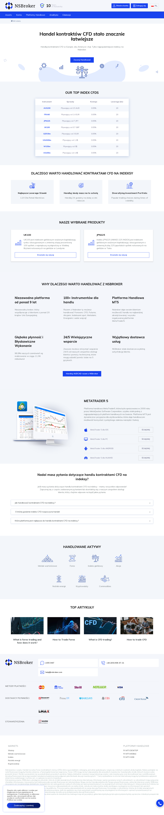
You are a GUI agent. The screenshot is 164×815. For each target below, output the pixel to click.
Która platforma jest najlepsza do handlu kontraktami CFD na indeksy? (46, 520)
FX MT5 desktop (130, 750)
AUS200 (47, 108)
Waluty (11, 750)
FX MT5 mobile (129, 754)
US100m (46, 153)
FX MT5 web (128, 757)
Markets (13, 746)
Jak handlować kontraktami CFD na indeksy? (35, 502)
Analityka (53, 15)
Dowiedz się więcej (45, 255)
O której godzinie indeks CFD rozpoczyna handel (37, 511)
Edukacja (67, 15)
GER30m (47, 134)
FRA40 (47, 114)
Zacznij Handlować (82, 60)
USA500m (47, 140)
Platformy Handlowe (35, 15)
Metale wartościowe (16, 754)
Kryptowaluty (13, 764)
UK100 (47, 127)
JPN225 (47, 121)
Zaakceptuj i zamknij (24, 805)
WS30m (47, 146)
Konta (19, 15)
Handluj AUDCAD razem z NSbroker (82, 373)
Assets (8, 15)
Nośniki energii (14, 760)
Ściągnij (146, 430)
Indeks (10, 757)
